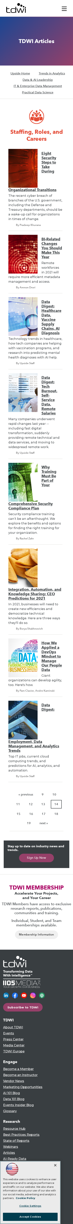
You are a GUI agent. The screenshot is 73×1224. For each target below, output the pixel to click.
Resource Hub (14, 1129)
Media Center (14, 1045)
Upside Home (20, 73)
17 (44, 814)
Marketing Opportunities (22, 1087)
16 (31, 814)
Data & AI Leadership (38, 80)
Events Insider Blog (18, 1105)
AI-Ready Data (14, 1159)
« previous (25, 794)
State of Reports (16, 1141)
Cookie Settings (30, 1205)
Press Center (13, 1039)
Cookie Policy (25, 1198)
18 (56, 814)
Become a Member (18, 1069)
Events (8, 1033)
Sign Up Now (36, 857)
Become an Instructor (20, 1075)
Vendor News (13, 1081)
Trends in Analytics (52, 73)
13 (43, 804)
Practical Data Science (37, 92)
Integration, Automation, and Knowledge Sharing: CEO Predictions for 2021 (34, 594)
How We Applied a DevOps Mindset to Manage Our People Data (51, 656)
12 (31, 804)
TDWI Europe (14, 1051)
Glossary (10, 1111)
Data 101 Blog (13, 1099)
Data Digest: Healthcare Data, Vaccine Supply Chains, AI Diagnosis (51, 317)
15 (18, 814)
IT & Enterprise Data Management (38, 86)
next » (44, 823)
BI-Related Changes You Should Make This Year (51, 248)
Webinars (10, 1147)
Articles (9, 1153)
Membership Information (36, 934)
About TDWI (13, 1027)
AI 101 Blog (11, 1093)
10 (54, 794)
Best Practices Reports (21, 1135)
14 (56, 804)
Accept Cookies (30, 1216)
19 (29, 823)
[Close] (55, 1165)
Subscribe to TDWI (23, 1007)
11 (18, 804)
